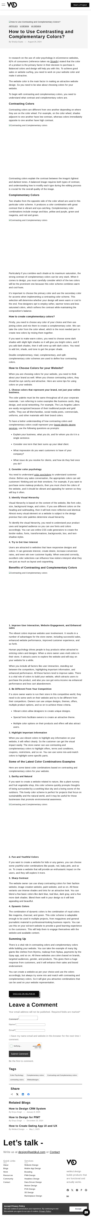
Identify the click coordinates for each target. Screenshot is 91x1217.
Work (5, 1172)
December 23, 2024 (35, 1121)
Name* (12, 1024)
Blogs (5, 1168)
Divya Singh (17, 1112)
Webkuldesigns (33, 1080)
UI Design (24, 26)
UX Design (36, 26)
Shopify (54, 61)
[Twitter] (17, 1094)
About (5, 1165)
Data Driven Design (33, 1182)
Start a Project (80, 5)
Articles (13, 26)
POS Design (29, 1189)
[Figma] (81, 1189)
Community (8, 1179)
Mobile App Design (32, 1168)
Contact (55, 1152)
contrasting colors (17, 1080)
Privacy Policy (45, 1211)
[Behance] (68, 1195)
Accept (78, 1209)
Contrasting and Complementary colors (62, 1075)
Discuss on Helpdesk (24, 994)
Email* (12, 1030)
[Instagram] (77, 1189)
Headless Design (31, 1179)
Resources (8, 1175)
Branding (28, 1172)
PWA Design (29, 1175)
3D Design (29, 1192)
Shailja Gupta (18, 42)
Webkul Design (18, 1129)
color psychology (42, 474)
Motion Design (30, 1186)
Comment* (14, 1019)
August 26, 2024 (35, 42)
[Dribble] (86, 1189)
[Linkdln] (23, 1094)
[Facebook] (28, 1094)
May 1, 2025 (34, 1129)
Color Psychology (16, 1075)
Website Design (31, 1165)
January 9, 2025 (33, 1112)
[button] (87, 1205)
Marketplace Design (33, 1196)
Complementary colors (35, 1075)
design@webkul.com (31, 1152)
